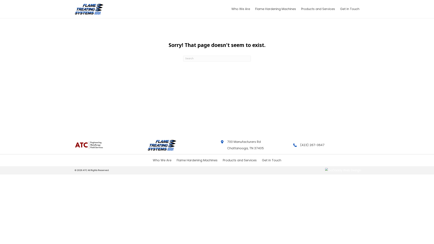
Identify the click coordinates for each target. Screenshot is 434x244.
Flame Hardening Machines (197, 160)
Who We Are (162, 160)
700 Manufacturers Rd (244, 142)
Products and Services (240, 160)
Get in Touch (271, 160)
